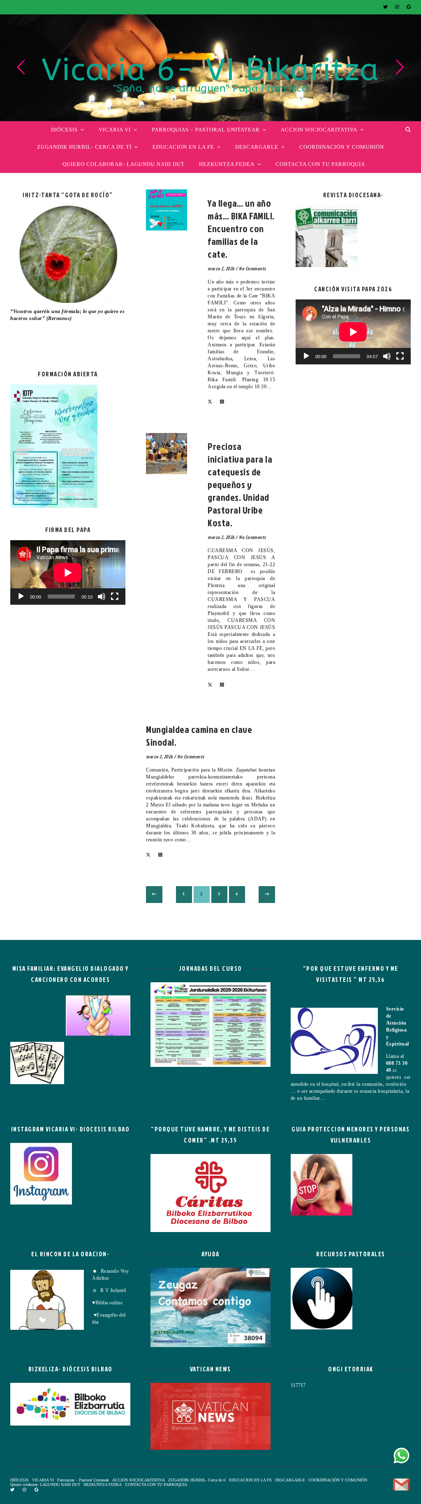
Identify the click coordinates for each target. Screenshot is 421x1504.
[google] (409, 7)
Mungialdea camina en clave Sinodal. (199, 736)
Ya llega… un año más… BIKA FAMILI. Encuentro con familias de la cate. (241, 228)
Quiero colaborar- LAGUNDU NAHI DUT (123, 164)
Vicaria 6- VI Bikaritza (210, 70)
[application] (67, 572)
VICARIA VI (115, 130)
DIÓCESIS (64, 130)
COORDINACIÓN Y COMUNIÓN (341, 147)
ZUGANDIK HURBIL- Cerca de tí (84, 147)
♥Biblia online (107, 1303)
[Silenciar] (101, 596)
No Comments (252, 268)
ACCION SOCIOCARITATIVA (319, 130)
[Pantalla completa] (115, 596)
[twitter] (386, 7)
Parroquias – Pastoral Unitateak (206, 130)
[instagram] (397, 7)
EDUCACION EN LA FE (183, 147)
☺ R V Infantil (109, 1290)
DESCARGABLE (256, 147)
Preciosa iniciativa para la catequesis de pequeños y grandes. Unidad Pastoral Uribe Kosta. (240, 484)
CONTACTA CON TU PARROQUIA (320, 164)
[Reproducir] (21, 596)
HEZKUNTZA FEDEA (226, 164)
